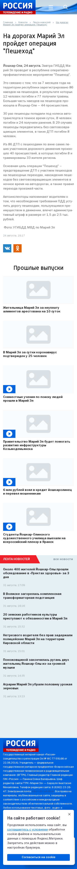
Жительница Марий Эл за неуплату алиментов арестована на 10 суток (31, 309)
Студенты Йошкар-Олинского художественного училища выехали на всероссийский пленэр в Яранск (34, 538)
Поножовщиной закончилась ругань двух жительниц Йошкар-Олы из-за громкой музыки (36, 664)
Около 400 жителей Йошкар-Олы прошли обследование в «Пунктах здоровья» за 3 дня (36, 573)
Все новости (63, 559)
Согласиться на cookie (38, 857)
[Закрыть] (69, 814)
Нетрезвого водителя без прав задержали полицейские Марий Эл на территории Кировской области (37, 639)
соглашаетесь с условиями (27, 829)
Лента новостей (42, 22)
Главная (8, 22)
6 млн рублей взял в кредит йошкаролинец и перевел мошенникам (37, 492)
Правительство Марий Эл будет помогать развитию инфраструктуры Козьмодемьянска (36, 445)
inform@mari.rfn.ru (43, 791)
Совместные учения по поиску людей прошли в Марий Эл (33, 399)
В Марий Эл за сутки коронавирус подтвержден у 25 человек (30, 354)
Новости (23, 22)
